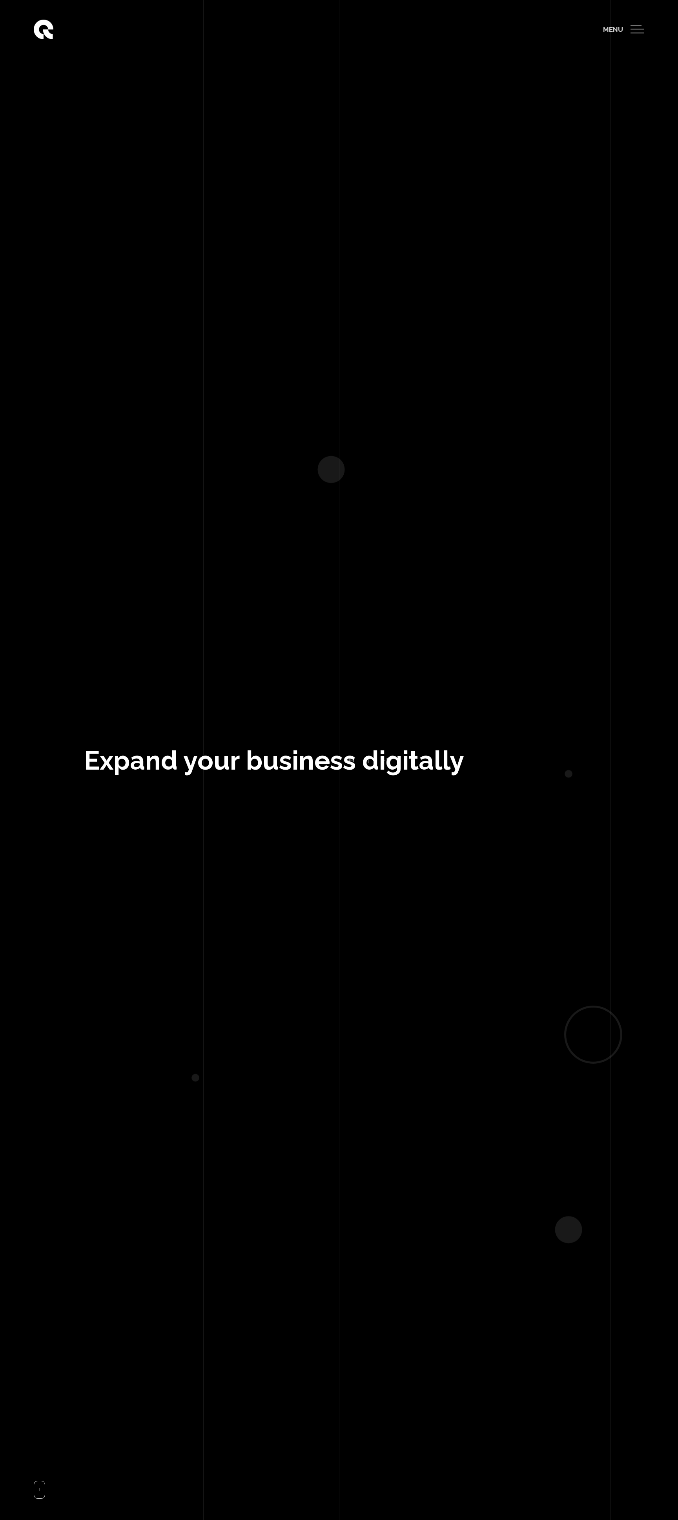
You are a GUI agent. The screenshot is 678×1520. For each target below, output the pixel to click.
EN (353, 1488)
